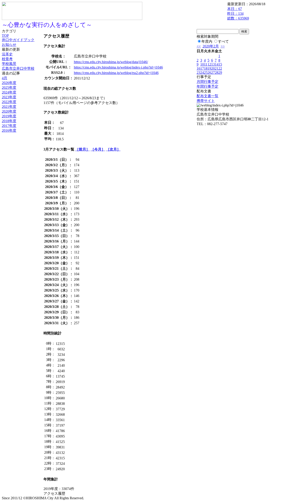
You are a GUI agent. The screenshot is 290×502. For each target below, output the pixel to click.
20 (213, 68)
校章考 (7, 59)
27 (213, 72)
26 (209, 72)
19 (209, 68)
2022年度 (9, 102)
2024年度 (9, 92)
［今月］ (98, 149)
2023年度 (9, 97)
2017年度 (9, 126)
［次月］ (113, 149)
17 (202, 68)
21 (216, 68)
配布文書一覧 (207, 96)
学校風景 (9, 64)
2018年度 (9, 121)
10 (202, 64)
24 (202, 72)
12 (209, 64)
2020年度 (9, 111)
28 (216, 72)
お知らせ (9, 45)
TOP (5, 35)
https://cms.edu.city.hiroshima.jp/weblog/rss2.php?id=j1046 (116, 73)
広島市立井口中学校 (18, 68)
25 (206, 72)
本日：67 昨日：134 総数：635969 (238, 13)
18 (206, 68)
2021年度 (9, 107)
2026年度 (9, 83)
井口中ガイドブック (18, 40)
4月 (4, 78)
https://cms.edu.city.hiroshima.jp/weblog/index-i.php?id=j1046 (118, 67)
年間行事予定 (207, 86)
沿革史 (7, 54)
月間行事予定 (207, 82)
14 (216, 64)
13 (213, 64)
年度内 (206, 41)
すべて (223, 41)
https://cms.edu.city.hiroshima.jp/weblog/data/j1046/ (111, 62)
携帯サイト (206, 101)
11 (205, 64)
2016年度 (9, 130)
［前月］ (82, 149)
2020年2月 (211, 46)
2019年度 (9, 116)
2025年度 (9, 87)
